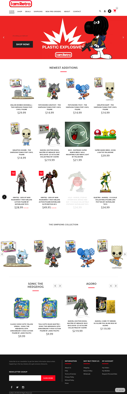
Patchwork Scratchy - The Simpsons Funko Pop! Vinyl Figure (49, 107)
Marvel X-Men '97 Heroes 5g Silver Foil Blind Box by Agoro (105, 323)
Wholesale (86, 374)
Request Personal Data (109, 374)
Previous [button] (2, 254)
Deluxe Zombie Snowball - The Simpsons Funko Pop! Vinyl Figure (21, 107)
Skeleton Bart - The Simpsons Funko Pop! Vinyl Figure (105, 107)
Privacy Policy (69, 377)
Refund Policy (69, 380)
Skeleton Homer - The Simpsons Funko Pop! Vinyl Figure (21, 152)
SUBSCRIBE (48, 378)
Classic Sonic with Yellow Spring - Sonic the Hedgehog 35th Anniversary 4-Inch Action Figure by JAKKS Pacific (21, 328)
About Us (68, 368)
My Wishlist (106, 371)
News (67, 383)
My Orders (105, 368)
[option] (16, 254)
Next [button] (125, 254)
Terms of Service (70, 374)
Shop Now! (22, 44)
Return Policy (87, 371)
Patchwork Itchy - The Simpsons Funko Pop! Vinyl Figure (77, 107)
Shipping (86, 368)
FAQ (66, 371)
